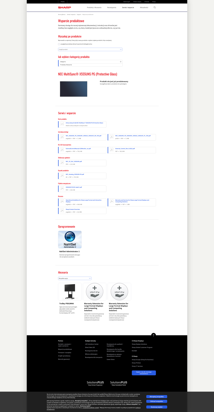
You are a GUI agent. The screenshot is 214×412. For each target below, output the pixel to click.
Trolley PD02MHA (66, 303)
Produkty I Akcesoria (94, 7)
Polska (63, 2)
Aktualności (144, 7)
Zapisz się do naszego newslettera (144, 373)
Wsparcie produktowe (65, 349)
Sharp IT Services (137, 366)
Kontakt (134, 351)
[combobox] (90, 49)
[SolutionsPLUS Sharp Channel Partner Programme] (95, 383)
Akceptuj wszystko (157, 397)
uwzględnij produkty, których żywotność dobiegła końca (76, 44)
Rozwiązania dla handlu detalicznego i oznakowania (115, 350)
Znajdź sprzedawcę (64, 356)
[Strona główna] (64, 7)
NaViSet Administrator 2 (69, 251)
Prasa (154, 2)
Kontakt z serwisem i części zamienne (64, 345)
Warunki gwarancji (64, 359)
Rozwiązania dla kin (91, 351)
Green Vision (111, 359)
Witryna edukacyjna (91, 354)
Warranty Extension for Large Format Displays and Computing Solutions (93, 307)
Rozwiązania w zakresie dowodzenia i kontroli (114, 355)
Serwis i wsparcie (128, 7)
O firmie (147, 2)
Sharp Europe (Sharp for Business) (142, 360)
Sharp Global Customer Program (142, 347)
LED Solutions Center (91, 344)
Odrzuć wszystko (156, 401)
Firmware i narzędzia (64, 353)
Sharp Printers (136, 363)
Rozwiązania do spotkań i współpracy (115, 345)
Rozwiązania (111, 7)
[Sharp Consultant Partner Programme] (118, 383)
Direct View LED (90, 347)
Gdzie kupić (126, 2)
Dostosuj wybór (157, 407)
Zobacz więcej (137, 2)
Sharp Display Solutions (139, 344)
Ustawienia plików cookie (91, 408)
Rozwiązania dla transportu (93, 357)
